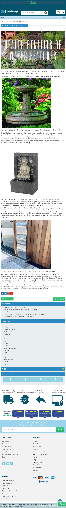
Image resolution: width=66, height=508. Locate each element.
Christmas (7, 325)
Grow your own (8, 339)
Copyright (36, 470)
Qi (35, 280)
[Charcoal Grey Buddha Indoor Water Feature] (26, 172)
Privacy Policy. (19, 506)
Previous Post (7, 298)
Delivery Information (39, 452)
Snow (5, 352)
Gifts (5, 336)
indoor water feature (38, 133)
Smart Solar (6, 488)
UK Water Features (8, 480)
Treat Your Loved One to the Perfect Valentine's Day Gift (20, 316)
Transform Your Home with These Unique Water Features (20, 312)
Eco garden (7, 327)
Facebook (4, 463)
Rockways (5, 499)
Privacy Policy (37, 467)
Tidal (3, 493)
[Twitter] (25, 379)
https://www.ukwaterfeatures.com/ (48, 76)
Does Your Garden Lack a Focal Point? (14, 307)
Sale (3, 457)
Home (2, 21)
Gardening (7, 334)
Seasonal (6, 350)
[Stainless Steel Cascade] (26, 244)
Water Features (8, 359)
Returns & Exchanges (40, 454)
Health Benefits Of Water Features (20, 21)
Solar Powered (7, 444)
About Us (36, 444)
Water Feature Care (8, 452)
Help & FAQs (37, 447)
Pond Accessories (7, 449)
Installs (6, 343)
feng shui (55, 274)
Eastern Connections (9, 496)
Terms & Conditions (39, 465)
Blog (7, 21)
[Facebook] (10, 379)
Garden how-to (8, 332)
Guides (35, 449)
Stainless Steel (6, 447)
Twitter (7, 463)
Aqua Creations (7, 483)
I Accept (62, 504)
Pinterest (11, 463)
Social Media (7, 355)
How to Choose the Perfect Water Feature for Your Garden (20, 309)
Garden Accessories (9, 329)
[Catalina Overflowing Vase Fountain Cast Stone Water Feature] (26, 103)
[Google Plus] (55, 379)
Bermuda (5, 486)
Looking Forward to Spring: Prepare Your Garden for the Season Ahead (24, 314)
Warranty (36, 457)
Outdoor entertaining (10, 348)
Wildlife (6, 362)
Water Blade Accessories (10, 454)
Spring (6, 357)
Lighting (6, 346)
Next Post (58, 299)
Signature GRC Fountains (10, 491)
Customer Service (38, 462)
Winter (6, 364)
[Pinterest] (40, 379)
